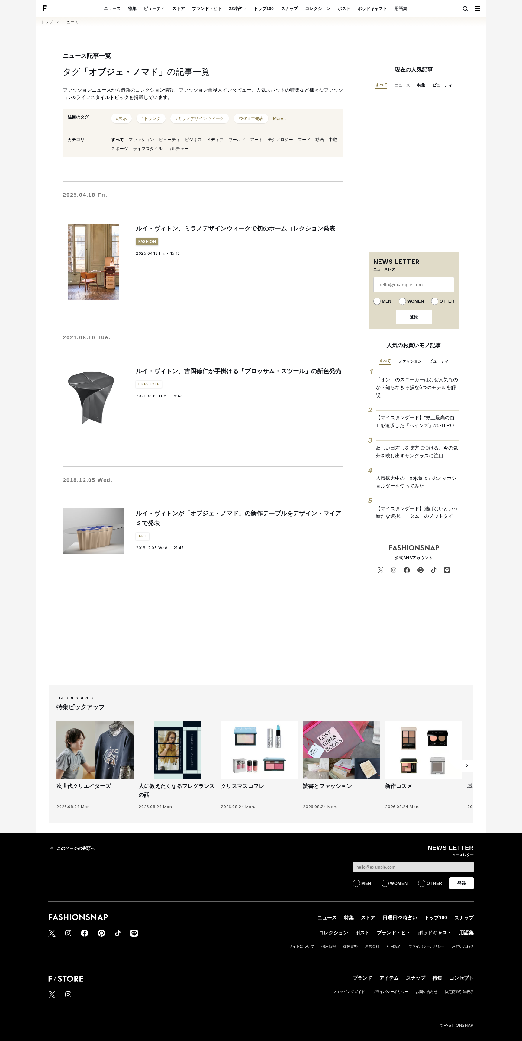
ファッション (141, 139)
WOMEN (415, 301)
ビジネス (193, 139)
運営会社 (372, 946)
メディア (215, 139)
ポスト (344, 8)
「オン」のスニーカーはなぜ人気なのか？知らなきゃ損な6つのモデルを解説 (417, 387)
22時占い (237, 8)
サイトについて (301, 946)
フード (304, 139)
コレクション (317, 8)
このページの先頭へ (76, 848)
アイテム (389, 978)
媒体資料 (350, 946)
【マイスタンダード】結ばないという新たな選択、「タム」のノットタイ (417, 512)
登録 (414, 316)
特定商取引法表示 (459, 992)
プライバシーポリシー (426, 946)
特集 (132, 8)
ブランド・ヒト (207, 8)
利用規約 (394, 946)
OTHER (447, 301)
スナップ (289, 8)
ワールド (236, 139)
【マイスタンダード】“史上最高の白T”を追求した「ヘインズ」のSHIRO (415, 421)
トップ (47, 22)
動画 (319, 139)
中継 (333, 139)
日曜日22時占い (400, 917)
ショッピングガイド (348, 992)
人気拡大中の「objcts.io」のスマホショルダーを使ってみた (416, 481)
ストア (178, 8)
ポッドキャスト (372, 8)
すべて (117, 139)
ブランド (362, 978)
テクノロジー (280, 139)
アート (256, 139)
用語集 (401, 8)
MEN (386, 301)
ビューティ (154, 8)
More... (279, 118)
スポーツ (119, 148)
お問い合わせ (463, 946)
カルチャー (177, 148)
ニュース (112, 8)
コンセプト (462, 978)
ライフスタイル (148, 148)
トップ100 (264, 8)
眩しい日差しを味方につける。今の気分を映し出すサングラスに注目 (417, 451)
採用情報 (328, 946)
